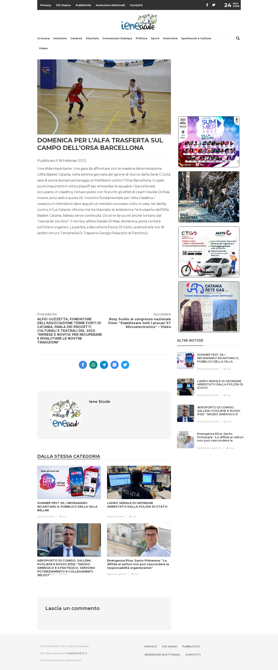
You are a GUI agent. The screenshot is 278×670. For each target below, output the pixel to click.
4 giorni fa (121, 574)
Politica (141, 38)
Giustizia (92, 38)
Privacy (45, 5)
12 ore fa (50, 516)
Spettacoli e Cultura (196, 38)
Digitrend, (42, 516)
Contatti (136, 5)
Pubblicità (83, 5)
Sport (155, 38)
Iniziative (60, 38)
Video (43, 48)
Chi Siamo (63, 5)
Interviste (170, 38)
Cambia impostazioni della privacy (60, 660)
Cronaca (43, 38)
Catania (76, 38)
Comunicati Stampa (117, 38)
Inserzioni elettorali (110, 5)
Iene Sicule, (203, 368)
